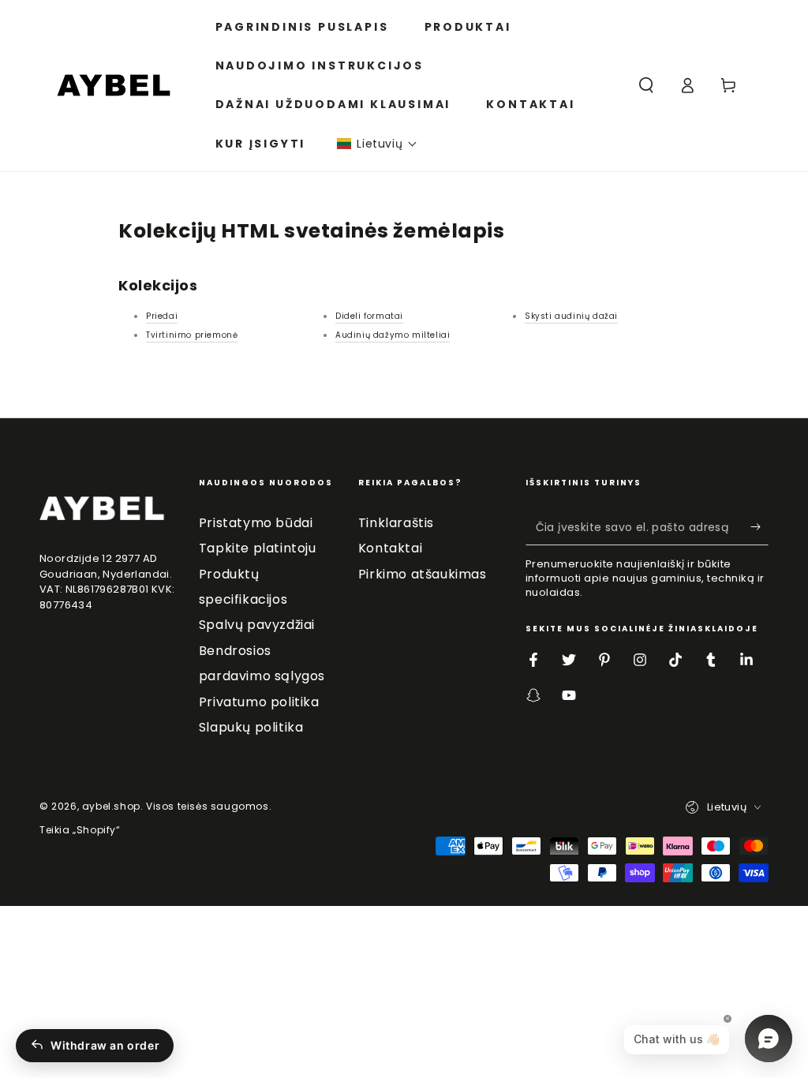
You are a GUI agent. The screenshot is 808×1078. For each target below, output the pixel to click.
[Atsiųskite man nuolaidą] (759, 527)
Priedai (162, 316)
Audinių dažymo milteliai (392, 335)
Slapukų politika (251, 727)
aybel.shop (111, 806)
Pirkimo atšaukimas (422, 574)
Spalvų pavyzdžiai (257, 625)
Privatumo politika (259, 702)
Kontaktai (390, 548)
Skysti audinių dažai (571, 316)
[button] (377, 144)
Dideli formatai (369, 316)
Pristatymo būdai (256, 523)
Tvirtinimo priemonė (192, 335)
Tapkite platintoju (257, 548)
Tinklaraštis (396, 523)
